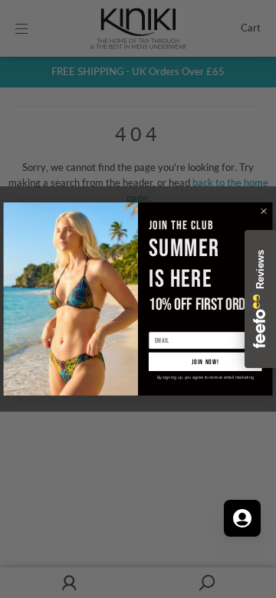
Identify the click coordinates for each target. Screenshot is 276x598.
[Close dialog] (264, 211)
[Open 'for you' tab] (242, 518)
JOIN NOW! (205, 361)
